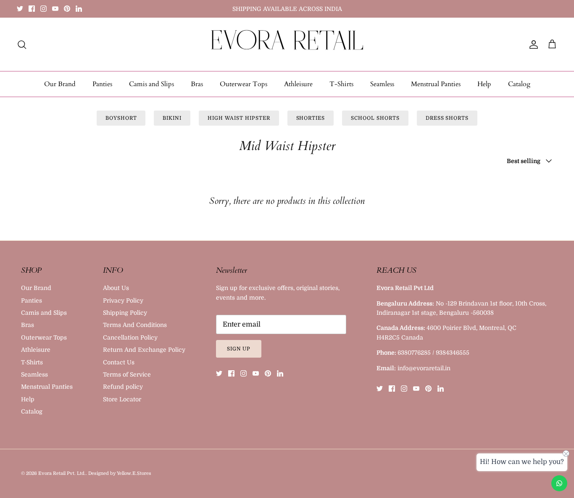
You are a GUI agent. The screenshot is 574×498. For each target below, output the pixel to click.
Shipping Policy (125, 312)
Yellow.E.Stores (134, 473)
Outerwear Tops (243, 84)
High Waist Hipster (239, 118)
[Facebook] (32, 8)
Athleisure (298, 84)
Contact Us (118, 362)
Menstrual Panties (436, 84)
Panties (102, 84)
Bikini (172, 118)
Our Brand (60, 84)
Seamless (382, 84)
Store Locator (122, 399)
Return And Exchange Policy (144, 349)
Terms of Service (127, 374)
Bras (197, 84)
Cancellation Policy (130, 337)
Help (484, 84)
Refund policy (123, 386)
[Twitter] (20, 8)
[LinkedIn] (79, 8)
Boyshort (121, 118)
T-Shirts (341, 84)
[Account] (532, 45)
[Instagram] (43, 8)
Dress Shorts (447, 118)
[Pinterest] (67, 8)
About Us (116, 288)
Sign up (239, 349)
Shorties (310, 118)
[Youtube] (55, 8)
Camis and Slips (151, 84)
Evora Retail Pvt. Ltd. (62, 473)
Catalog (519, 84)
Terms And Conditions (135, 324)
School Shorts (375, 118)
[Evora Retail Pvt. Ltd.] (287, 44)
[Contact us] (559, 483)
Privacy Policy (123, 300)
